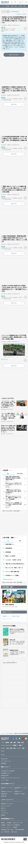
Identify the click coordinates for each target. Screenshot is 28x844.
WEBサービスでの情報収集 (13, 825)
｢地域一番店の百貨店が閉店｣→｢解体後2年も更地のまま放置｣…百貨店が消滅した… (13, 478)
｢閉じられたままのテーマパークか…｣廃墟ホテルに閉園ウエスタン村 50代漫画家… (13, 498)
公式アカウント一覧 (17, 822)
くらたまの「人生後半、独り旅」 (13, 559)
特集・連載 (14, 6)
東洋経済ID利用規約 (19, 829)
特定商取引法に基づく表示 (7, 829)
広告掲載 (3, 825)
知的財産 (15, 827)
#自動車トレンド (6, 616)
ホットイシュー (9, 579)
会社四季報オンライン (6, 773)
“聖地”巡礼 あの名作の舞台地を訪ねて (14, 563)
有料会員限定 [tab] (20, 473)
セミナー (8, 745)
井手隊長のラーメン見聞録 (12, 575)
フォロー (19, 29)
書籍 (20, 745)
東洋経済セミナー (18, 791)
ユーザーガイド (4, 812)
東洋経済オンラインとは (6, 803)
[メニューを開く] (26, 2)
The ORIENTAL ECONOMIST (8, 771)
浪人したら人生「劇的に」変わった (14, 567)
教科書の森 (3, 796)
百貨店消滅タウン (9, 544)
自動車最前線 (8, 548)
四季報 (14, 745)
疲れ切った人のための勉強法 (17, 629)
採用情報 (9, 822)
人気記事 (5, 470)
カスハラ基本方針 (5, 831)
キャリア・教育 (5, 11)
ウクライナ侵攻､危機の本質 (12, 571)
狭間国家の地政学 (14, 650)
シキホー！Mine (4, 780)
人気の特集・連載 (8, 537)
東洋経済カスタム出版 (19, 793)
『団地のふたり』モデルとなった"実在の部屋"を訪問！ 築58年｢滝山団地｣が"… (13, 491)
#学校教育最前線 (15, 11)
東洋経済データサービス (6, 791)
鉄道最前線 (8, 552)
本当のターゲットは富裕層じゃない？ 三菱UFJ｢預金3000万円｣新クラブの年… (13, 504)
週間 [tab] (20, 540)
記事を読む (14, 104)
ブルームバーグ (4, 359)
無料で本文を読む (14, 54)
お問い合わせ (14, 831)
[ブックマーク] (25, 28)
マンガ (2, 745)
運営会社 (3, 822)
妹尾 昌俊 (3, 27)
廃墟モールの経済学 (10, 556)
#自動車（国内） (16, 616)
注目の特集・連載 (7, 587)
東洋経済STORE (5, 775)
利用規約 (3, 815)
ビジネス (3, 748)
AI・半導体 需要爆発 (8, 604)
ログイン (21, 2)
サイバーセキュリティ (6, 761)
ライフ (2, 751)
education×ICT (4, 758)
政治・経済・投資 (11, 748)
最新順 (7, 6)
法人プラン (3, 810)
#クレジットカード (7, 618)
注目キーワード (6, 612)
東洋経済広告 (4, 793)
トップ (2, 6)
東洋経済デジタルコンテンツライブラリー (10, 777)
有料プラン (3, 808)
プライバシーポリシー (6, 827)
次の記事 (24, 14)
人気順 (20, 6)
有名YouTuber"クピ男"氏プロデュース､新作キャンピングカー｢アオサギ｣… (13, 485)
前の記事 (18, 14)
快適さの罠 (12, 639)
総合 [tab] (8, 473)
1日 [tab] (8, 540)
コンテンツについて (5, 806)
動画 (24, 6)
